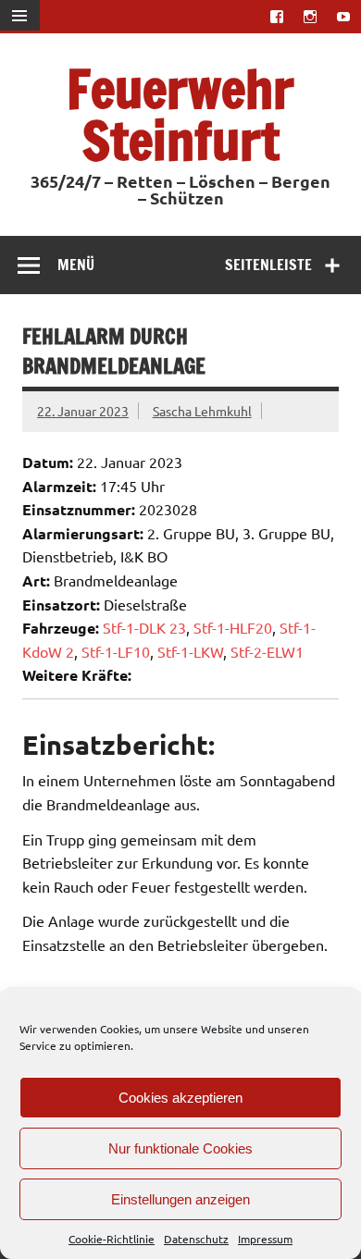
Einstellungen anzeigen (180, 1199)
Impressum (265, 1238)
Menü (75, 264)
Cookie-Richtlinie (111, 1238)
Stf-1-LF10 (115, 651)
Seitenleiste (268, 264)
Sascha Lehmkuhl (202, 410)
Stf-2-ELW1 (267, 651)
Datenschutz (196, 1238)
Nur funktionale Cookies (180, 1148)
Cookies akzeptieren (180, 1097)
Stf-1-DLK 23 (144, 627)
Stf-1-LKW (190, 651)
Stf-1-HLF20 (232, 627)
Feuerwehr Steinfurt (180, 114)
